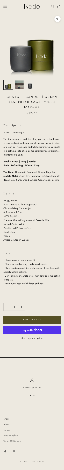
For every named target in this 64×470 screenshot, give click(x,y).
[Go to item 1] (8, 85)
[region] (32, 384)
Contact (7, 430)
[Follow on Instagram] (14, 451)
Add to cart (32, 320)
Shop (6, 418)
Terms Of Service (12, 441)
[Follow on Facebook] (5, 451)
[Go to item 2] (19, 85)
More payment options (32, 338)
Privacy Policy (10, 435)
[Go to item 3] (30, 85)
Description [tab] (12, 125)
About (6, 424)
